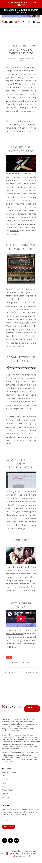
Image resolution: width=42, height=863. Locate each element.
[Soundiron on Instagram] (4, 842)
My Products (6, 797)
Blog (3, 786)
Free (3, 776)
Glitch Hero (24, 227)
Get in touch (30, 708)
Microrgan (24, 323)
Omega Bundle (7, 790)
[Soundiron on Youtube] (16, 842)
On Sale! (5, 779)
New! (4, 783)
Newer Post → (31, 672)
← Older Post (10, 672)
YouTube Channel (14, 634)
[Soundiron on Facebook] (10, 842)
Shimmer (14, 231)
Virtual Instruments (9, 772)
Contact (5, 794)
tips (9, 657)
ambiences (23, 214)
